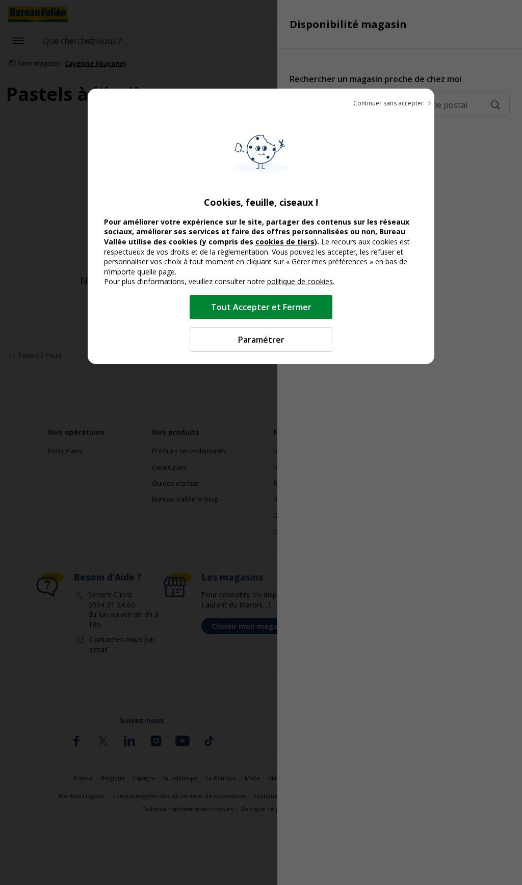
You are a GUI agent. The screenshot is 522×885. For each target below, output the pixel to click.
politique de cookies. (300, 281)
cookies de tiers (285, 241)
